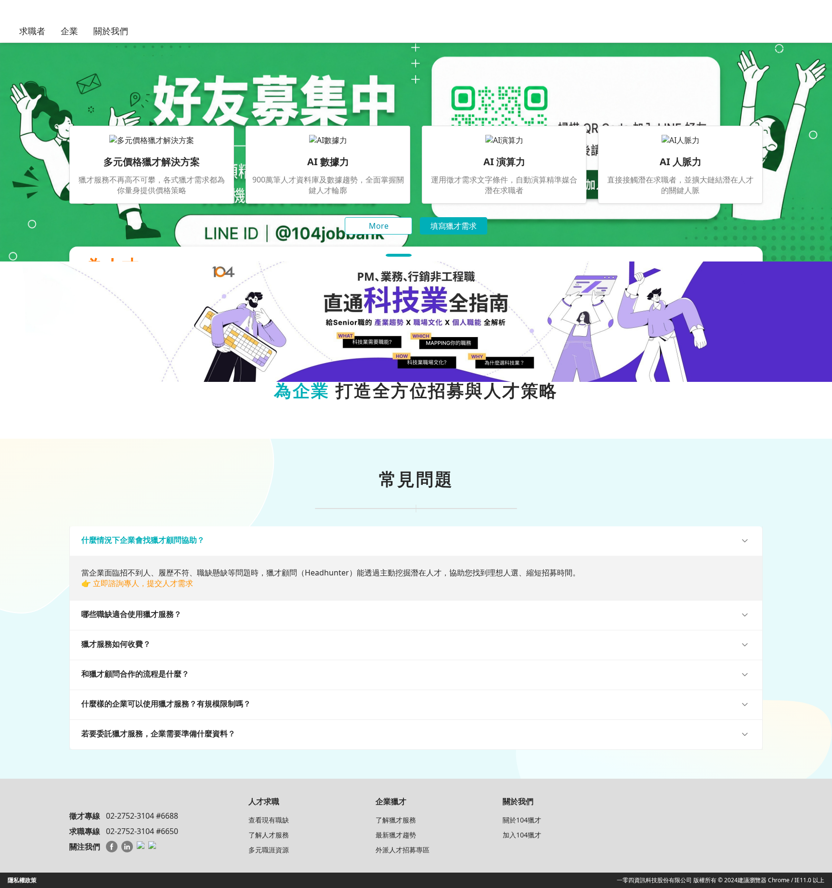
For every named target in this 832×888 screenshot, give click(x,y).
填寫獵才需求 (453, 226)
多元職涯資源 (268, 849)
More (379, 226)
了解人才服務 (268, 834)
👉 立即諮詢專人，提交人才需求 (137, 583)
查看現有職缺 (268, 819)
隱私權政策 (22, 880)
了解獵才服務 (396, 819)
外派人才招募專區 (402, 849)
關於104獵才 (522, 819)
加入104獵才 (522, 834)
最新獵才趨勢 (396, 834)
